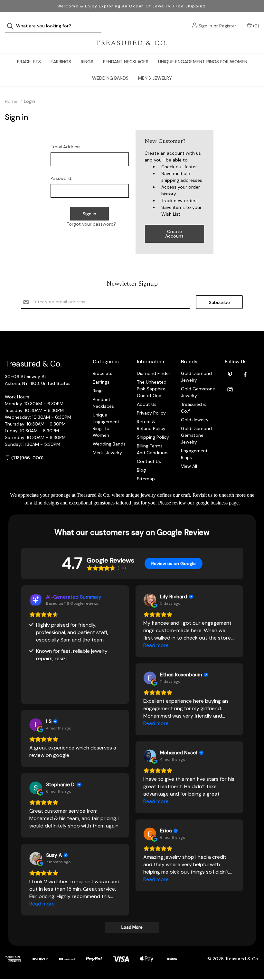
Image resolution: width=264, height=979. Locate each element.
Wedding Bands (110, 78)
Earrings (61, 61)
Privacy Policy (151, 413)
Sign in (205, 26)
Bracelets (29, 61)
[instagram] (230, 389)
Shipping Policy (153, 437)
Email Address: (66, 147)
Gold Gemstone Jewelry (198, 392)
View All (189, 466)
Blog (141, 470)
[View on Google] (149, 599)
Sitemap (146, 479)
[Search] (12, 26)
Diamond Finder (153, 373)
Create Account (174, 234)
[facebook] (245, 374)
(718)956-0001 (27, 458)
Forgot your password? (91, 224)
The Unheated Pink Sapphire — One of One (154, 388)
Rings (87, 61)
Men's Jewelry (155, 78)
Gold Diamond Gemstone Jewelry (196, 435)
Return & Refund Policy (151, 425)
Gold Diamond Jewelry (196, 376)
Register (227, 26)
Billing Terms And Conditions (153, 449)
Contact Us (149, 461)
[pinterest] (230, 374)
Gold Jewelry (195, 420)
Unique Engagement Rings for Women (202, 61)
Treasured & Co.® (194, 407)
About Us (146, 404)
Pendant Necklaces (125, 61)
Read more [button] (156, 645)
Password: (61, 178)
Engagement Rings (194, 454)
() (255, 26)
